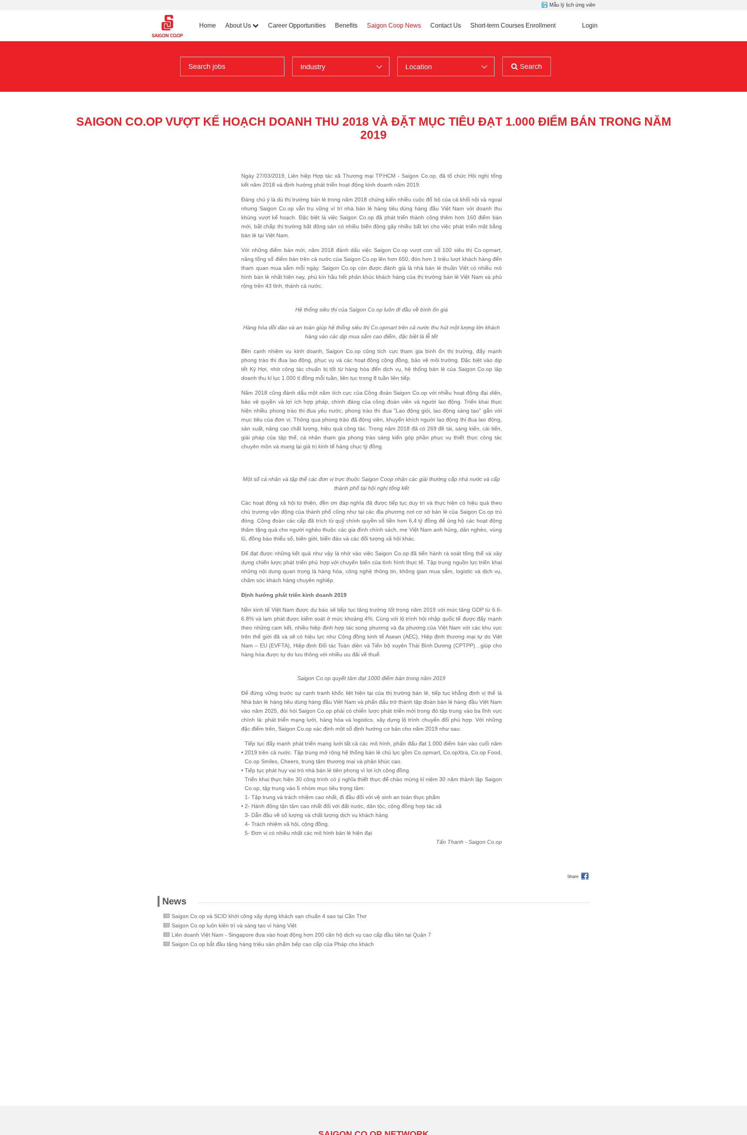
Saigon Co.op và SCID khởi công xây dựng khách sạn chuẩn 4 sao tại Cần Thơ (269, 916)
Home (207, 25)
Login (590, 25)
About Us (238, 25)
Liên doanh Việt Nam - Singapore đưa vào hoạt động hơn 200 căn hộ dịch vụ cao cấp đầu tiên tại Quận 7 (301, 935)
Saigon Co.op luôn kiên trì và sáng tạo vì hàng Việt (234, 925)
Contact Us (445, 25)
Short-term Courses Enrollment (513, 25)
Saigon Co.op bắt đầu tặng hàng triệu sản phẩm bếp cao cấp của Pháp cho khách (273, 944)
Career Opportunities (297, 25)
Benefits (346, 25)
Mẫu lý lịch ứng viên (572, 5)
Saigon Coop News (394, 25)
